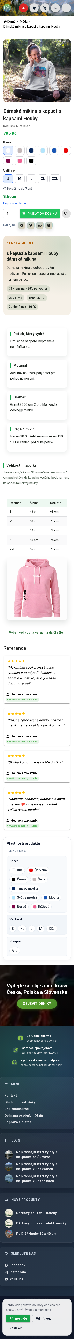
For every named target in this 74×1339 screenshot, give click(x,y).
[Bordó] (8, 160)
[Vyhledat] (55, 7)
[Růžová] (20, 160)
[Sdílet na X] (31, 225)
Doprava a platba (14, 203)
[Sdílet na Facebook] (21, 225)
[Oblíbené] (34, 7)
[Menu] (66, 7)
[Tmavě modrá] (31, 150)
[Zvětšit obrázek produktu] (37, 70)
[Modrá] (54, 150)
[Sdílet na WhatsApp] (40, 225)
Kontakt (10, 1096)
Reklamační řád (16, 1109)
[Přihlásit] (23, 7)
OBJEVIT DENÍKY (37, 1004)
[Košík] (44, 7)
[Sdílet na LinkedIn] (49, 225)
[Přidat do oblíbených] (66, 213)
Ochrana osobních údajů (23, 1115)
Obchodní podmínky (20, 1102)
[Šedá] (20, 150)
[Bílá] (8, 150)
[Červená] (66, 150)
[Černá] (31, 160)
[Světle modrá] (43, 150)
